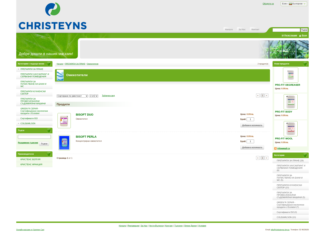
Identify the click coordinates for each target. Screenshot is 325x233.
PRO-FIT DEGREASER (287, 85)
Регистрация (290, 35)
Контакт (255, 29)
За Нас (242, 29)
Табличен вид (108, 95)
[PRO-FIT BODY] (290, 101)
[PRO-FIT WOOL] (290, 128)
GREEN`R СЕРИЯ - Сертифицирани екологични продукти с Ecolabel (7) (290, 204)
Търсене (178, 226)
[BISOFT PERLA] (64, 149)
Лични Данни (190, 226)
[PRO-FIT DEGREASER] (290, 75)
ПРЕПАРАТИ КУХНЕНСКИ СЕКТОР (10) (289, 186)
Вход (304, 35)
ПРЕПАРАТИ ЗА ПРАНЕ (75, 64)
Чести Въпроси (156, 226)
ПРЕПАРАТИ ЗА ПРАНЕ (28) (290, 160)
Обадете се (268, 4)
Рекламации (133, 226)
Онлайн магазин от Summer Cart (30, 230)
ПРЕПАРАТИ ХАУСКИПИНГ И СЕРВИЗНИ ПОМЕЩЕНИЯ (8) (291, 168)
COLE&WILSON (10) (286, 217)
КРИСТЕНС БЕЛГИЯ (30, 159)
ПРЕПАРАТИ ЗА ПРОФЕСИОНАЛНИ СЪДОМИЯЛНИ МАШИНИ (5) (291, 195)
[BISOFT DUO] (64, 127)
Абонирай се (283, 148)
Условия (202, 226)
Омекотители (92, 64)
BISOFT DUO (84, 114)
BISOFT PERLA (86, 136)
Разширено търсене (28, 143)
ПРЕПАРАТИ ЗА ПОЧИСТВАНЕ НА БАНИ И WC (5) (290, 177)
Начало (229, 29)
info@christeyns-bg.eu (280, 230)
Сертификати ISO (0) (287, 212)
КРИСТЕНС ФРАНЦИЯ (31, 164)
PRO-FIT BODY (283, 111)
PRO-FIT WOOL (284, 138)
